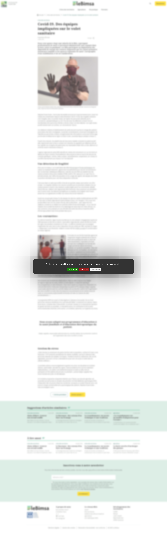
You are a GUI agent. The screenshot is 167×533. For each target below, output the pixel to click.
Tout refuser (84, 269)
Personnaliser (95, 269)
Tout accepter (72, 269)
